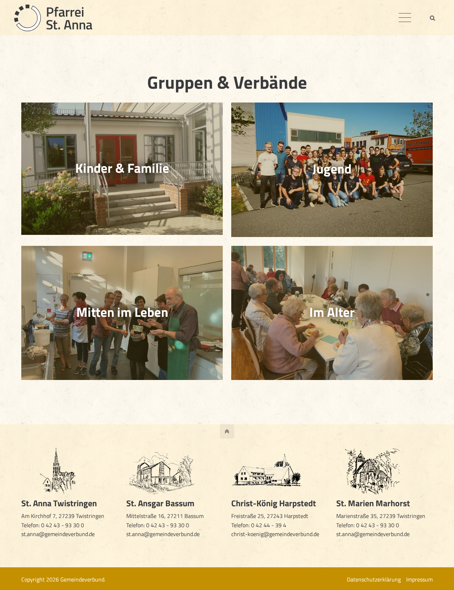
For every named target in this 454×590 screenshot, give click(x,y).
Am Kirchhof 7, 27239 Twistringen (62, 516)
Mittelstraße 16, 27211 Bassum (165, 516)
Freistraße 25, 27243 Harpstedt (269, 516)
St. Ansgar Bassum (160, 503)
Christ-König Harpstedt (273, 503)
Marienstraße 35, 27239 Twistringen (381, 516)
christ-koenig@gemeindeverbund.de (275, 534)
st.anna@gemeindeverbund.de (58, 534)
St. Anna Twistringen (59, 503)
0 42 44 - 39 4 (269, 525)
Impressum (419, 579)
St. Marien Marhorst (373, 503)
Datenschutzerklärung (374, 579)
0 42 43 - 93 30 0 (62, 525)
